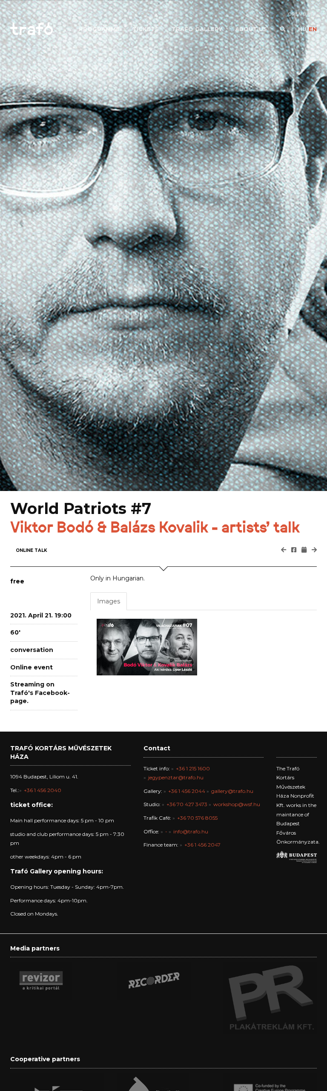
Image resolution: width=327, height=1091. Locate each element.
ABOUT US (251, 29)
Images (108, 601)
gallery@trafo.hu (232, 791)
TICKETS (145, 29)
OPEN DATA (302, 14)
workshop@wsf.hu (236, 804)
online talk (31, 550)
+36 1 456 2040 (42, 790)
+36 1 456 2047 (202, 844)
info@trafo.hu (190, 831)
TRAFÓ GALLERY (197, 29)
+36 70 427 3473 (186, 804)
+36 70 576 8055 (197, 818)
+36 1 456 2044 (186, 791)
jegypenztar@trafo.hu (176, 777)
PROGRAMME (99, 29)
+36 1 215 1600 (193, 768)
